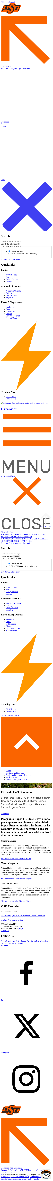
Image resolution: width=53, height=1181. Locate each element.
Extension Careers (43, 941)
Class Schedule (12, 295)
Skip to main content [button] (9, 2)
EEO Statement (36, 1177)
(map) (20, 928)
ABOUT (4, 534)
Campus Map (11, 399)
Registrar (9, 297)
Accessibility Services (9, 1177)
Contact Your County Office (12, 920)
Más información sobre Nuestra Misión (16, 859)
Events (8, 941)
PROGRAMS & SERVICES (31, 534)
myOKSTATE (11, 275)
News (18, 534)
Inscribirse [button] (5, 814)
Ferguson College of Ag (10, 68)
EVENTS (12, 534)
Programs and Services (15, 773)
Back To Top (45, 526)
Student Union (11, 318)
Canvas (9, 281)
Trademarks (34, 1179)
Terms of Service (23, 1179)
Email (8, 277)
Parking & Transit (13, 316)
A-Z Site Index (14, 259)
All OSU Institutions (29, 1170)
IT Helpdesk (11, 311)
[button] (26, 124)
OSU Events (11, 397)
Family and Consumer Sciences (18, 775)
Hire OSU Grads (11, 1172)
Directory (4, 259)
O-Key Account (12, 279)
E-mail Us (5, 931)
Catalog (9, 293)
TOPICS (11, 537)
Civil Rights (18, 943)
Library (9, 314)
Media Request (7, 943)
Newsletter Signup (19, 941)
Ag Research (25, 68)
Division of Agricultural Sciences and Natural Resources (23, 916)
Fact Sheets (31, 941)
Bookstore (10, 307)
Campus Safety (24, 1177)
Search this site (7, 244)
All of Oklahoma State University (23, 254)
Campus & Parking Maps (11, 1170)
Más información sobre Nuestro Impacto (16, 879)
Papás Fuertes (11, 777)
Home (8, 771)
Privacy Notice (11, 1179)
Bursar (8, 309)
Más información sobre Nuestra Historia (16, 901)
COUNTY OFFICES (23, 537)
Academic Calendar (13, 291)
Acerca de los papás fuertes (16, 779)
